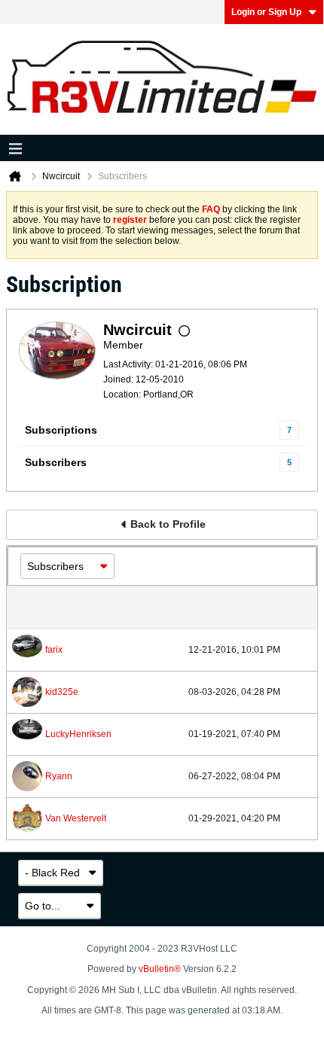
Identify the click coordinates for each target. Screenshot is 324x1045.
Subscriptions (61, 430)
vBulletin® (160, 969)
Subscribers (56, 462)
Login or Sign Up (266, 12)
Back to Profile (168, 524)
